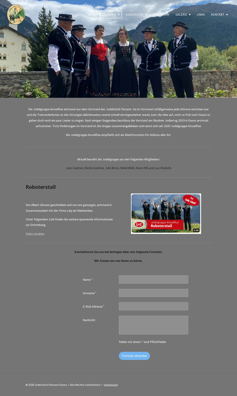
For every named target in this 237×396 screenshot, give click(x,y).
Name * (88, 280)
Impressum (111, 385)
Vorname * (89, 293)
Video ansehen (35, 234)
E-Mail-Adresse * (93, 306)
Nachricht (89, 320)
